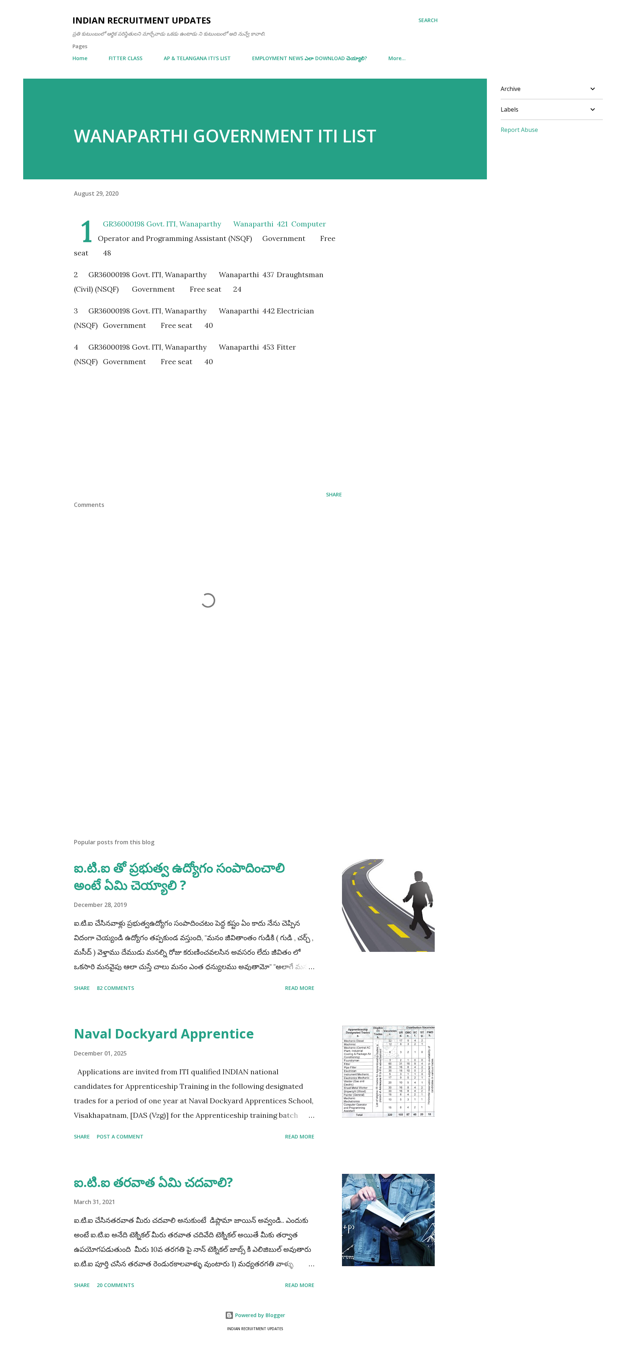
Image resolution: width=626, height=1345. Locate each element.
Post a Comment (120, 1136)
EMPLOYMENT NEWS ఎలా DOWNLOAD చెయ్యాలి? (309, 58)
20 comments (115, 1285)
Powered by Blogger (259, 1315)
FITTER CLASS (125, 58)
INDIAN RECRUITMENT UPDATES (141, 20)
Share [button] (334, 494)
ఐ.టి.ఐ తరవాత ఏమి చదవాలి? (153, 1182)
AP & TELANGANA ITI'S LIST (197, 58)
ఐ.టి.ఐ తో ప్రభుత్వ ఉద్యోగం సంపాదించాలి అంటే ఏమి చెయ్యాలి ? (179, 876)
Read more (299, 987)
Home (79, 58)
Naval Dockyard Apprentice (164, 1033)
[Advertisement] (208, 427)
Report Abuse (519, 130)
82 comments (115, 987)
